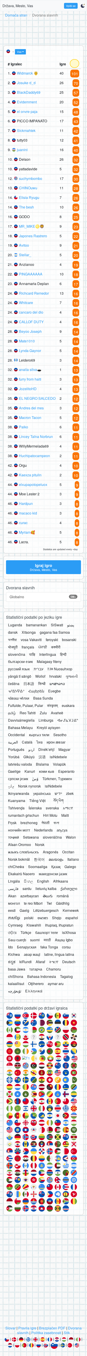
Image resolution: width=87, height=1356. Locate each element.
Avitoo (24, 245)
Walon (71, 837)
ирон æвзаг (56, 742)
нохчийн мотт (19, 830)
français (28, 647)
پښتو (70, 624)
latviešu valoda (20, 764)
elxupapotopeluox (33, 484)
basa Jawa (16, 969)
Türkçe (26, 932)
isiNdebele (58, 756)
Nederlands (43, 830)
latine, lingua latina (59, 954)
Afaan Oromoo (19, 844)
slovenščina (52, 837)
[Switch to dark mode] (83, 5)
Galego (70, 866)
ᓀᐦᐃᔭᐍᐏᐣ (16, 691)
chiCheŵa (16, 866)
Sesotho (59, 734)
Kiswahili (34, 925)
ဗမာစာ (42, 917)
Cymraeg (15, 925)
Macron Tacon (30, 417)
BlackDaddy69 (28, 92)
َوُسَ (35, 778)
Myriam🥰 (27, 532)
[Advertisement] (43, 30)
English (43, 881)
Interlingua (47, 654)
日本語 (28, 683)
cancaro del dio (31, 312)
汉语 (42, 756)
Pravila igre (27, 1328)
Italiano (73, 859)
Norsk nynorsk (29, 786)
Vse (19, 52)
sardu (27, 888)
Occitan (68, 851)
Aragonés (50, 851)
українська (42, 793)
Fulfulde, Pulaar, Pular (25, 705)
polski (28, 917)
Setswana (31, 837)
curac (23, 522)
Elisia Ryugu (29, 197)
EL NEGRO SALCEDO (37, 398)
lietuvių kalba (45, 888)
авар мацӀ (32, 954)
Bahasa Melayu (20, 727)
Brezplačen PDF (52, 1328)
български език (20, 661)
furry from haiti (30, 379)
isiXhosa (69, 932)
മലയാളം (56, 859)
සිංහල (28, 881)
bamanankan (36, 624)
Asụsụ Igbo (64, 939)
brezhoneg (29, 822)
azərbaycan (29, 895)
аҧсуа (62, 830)
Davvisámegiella (21, 720)
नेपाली (45, 822)
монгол (14, 903)
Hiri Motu (50, 815)
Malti (65, 815)
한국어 (39, 859)
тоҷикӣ (13, 837)
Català (27, 742)
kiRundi (25, 961)
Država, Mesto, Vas (17, 5)
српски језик (18, 778)
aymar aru (56, 983)
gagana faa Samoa (55, 632)
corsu (66, 947)
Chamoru (53, 969)
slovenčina (16, 654)
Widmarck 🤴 (27, 73)
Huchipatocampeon (34, 455)
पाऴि (32, 654)
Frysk (12, 822)
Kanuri (30, 771)
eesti (12, 910)
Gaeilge (14, 771)
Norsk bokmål (19, 859)
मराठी (47, 939)
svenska (52, 807)
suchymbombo (30, 178)
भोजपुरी (13, 647)
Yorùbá (13, 756)
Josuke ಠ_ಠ (26, 82)
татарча (35, 969)
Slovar (10, 1328)
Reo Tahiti (28, 712)
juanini (22, 149)
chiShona (15, 976)
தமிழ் (12, 712)
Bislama (42, 764)
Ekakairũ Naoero (21, 873)
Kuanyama (16, 800)
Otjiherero (36, 983)
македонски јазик (53, 873)
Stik (67, 1332)
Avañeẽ (57, 712)
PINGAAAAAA (30, 274)
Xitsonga (29, 632)
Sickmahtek (26, 130)
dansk (13, 632)
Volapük (59, 764)
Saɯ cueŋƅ (17, 939)
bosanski (69, 639)
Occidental (16, 734)
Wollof (40, 676)
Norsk (39, 844)
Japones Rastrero (33, 235)
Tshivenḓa (16, 807)
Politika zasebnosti (46, 1332)
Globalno (43, 596)
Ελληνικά (33, 991)
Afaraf (40, 961)
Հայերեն (36, 691)
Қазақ (55, 866)
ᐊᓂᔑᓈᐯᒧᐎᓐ (68, 720)
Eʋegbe (54, 691)
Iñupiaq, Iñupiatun (59, 925)
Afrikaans (60, 881)
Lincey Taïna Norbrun (36, 436)
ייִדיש (58, 793)
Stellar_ (25, 254)
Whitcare (26, 302)
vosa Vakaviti (31, 639)
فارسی (13, 888)
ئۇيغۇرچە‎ (14, 991)
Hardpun (26, 503)
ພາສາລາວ (57, 683)
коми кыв (46, 771)
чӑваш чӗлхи (18, 698)
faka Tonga (49, 947)
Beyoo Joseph (30, 331)
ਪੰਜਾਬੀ (42, 647)
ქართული (68, 888)
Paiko (23, 426)
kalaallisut (16, 983)
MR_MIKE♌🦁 (31, 226)
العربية (13, 742)
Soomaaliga (37, 866)
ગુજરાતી (72, 676)
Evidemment (27, 101)
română (63, 895)
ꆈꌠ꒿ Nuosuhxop (59, 668)
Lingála (14, 881)
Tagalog (66, 976)
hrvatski (55, 676)
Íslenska (35, 807)
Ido (10, 947)
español (71, 917)
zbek (70, 793)
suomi (35, 939)
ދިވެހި (11, 786)
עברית (38, 668)
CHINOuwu (28, 187)
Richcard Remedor (34, 293)
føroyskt (52, 639)
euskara (68, 705)
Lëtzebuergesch (46, 910)
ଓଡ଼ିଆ (12, 932)
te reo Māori (33, 903)
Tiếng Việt (37, 800)
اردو (31, 749)
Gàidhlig (62, 903)
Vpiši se (71, 6)
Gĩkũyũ (29, 756)
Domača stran (16, 15)
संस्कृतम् (52, 705)
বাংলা (56, 822)
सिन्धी (42, 683)
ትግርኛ (53, 961)
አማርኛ (68, 807)
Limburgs (46, 720)
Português (16, 749)
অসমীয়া (12, 639)
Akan (12, 895)
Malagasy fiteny (49, 661)
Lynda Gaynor (30, 350)
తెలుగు (48, 895)
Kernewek (71, 910)
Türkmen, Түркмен (57, 778)
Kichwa (14, 954)
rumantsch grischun (23, 815)
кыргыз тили (39, 734)
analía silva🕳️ (30, 369)
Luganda (15, 624)
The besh (26, 207)
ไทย (39, 742)
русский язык (19, 668)
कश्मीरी (55, 647)
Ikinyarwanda (18, 793)
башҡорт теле (46, 932)
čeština (13, 683)
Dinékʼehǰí (46, 749)
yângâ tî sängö (19, 676)
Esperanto (66, 771)
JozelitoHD (28, 388)
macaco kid (28, 513)
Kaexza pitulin (30, 474)
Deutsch (68, 961)
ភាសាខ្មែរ (14, 917)
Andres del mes (31, 407)
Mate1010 (27, 341)
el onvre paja (27, 111)
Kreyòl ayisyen (48, 727)
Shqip (56, 917)
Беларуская (26, 947)
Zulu (43, 712)
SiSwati (57, 624)
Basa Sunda (43, 698)
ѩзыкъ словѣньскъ (23, 851)
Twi (49, 903)
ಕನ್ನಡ (11, 961)
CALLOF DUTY (31, 321)
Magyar (64, 749)
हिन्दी (63, 654)
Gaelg (24, 910)
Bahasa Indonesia (41, 976)
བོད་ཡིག (59, 800)
